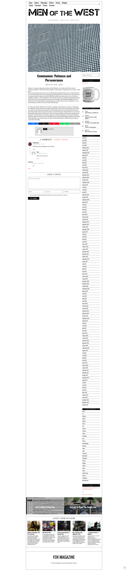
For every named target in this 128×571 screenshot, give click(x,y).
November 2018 (85, 343)
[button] (98, 75)
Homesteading (85, 443)
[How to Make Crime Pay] (45, 505)
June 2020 (84, 296)
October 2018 (85, 345)
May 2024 (84, 192)
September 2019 (85, 318)
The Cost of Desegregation (90, 127)
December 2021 (85, 251)
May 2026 (84, 143)
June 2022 (84, 237)
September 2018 (85, 348)
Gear (83, 438)
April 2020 (84, 301)
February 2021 (85, 276)
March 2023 (84, 214)
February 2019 (85, 335)
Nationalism (84, 456)
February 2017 (85, 395)
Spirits (83, 468)
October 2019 (85, 316)
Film (83, 426)
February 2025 (85, 170)
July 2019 (84, 323)
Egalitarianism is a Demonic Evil (91, 112)
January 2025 (85, 172)
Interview (84, 446)
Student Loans (85, 473)
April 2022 (84, 242)
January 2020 (85, 308)
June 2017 (84, 385)
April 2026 (84, 145)
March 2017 (84, 392)
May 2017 (84, 387)
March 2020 (84, 303)
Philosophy (84, 458)
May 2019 (84, 328)
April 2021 (84, 271)
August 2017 (84, 380)
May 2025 (84, 162)
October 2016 (85, 405)
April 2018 (84, 360)
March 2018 (84, 363)
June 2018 (84, 355)
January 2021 (85, 279)
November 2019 (85, 313)
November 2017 (85, 373)
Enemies (84, 421)
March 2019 (84, 333)
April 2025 (84, 165)
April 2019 (84, 331)
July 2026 (84, 138)
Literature (84, 453)
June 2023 (84, 207)
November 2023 (85, 195)
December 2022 (85, 222)
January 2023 (85, 219)
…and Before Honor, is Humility (93, 533)
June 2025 (84, 160)
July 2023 (84, 204)
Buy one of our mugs (87, 494)
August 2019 (85, 321)
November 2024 (85, 177)
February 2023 (85, 217)
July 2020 (84, 293)
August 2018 (85, 350)
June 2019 (84, 326)
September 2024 (85, 182)
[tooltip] (33, 124)
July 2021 (84, 264)
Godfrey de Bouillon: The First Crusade (33, 533)
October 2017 (85, 375)
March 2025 (84, 167)
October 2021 (85, 256)
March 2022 (84, 244)
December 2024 (85, 175)
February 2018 (85, 365)
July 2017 (84, 382)
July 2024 (84, 187)
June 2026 (84, 140)
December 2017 (85, 370)
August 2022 (85, 232)
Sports (83, 470)
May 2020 (84, 298)
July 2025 (84, 157)
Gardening (84, 436)
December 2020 (85, 281)
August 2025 (85, 155)
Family (83, 423)
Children (84, 416)
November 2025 (85, 148)
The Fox (74, 563)
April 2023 (84, 212)
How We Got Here (46, 532)
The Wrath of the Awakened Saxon (92, 123)
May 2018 (84, 358)
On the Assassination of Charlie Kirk (63, 533)
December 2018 (85, 340)
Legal (83, 451)
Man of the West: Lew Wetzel (91, 131)
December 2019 (85, 311)
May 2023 (84, 209)
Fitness (83, 433)
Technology (84, 478)
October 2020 (85, 286)
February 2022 (85, 246)
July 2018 (84, 353)
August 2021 (85, 261)
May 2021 (84, 269)
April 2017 (84, 390)
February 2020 (85, 306)
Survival (84, 475)
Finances (84, 428)
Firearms (84, 431)
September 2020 (85, 289)
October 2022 (85, 227)
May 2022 (84, 239)
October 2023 (85, 197)
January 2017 (85, 397)
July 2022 (84, 234)
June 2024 (84, 190)
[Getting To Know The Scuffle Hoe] (83, 505)
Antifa (83, 411)
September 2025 (85, 153)
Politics (83, 461)
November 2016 (85, 402)
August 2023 (85, 202)
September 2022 (85, 229)
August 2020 (85, 291)
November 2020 (85, 284)
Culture (83, 419)
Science (83, 466)
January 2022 (85, 249)
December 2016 (85, 400)
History (83, 441)
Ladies (83, 448)
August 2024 (85, 185)
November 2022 (85, 224)
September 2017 (85, 378)
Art (83, 414)
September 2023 (85, 200)
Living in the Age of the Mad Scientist (91, 117)
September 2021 (85, 259)
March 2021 (84, 274)
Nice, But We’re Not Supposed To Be (77, 533)
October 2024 (85, 180)
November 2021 (85, 254)
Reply (34, 149)
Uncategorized (85, 480)
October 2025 (85, 150)
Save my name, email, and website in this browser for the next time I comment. (49, 195)
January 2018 (85, 368)
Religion (55, 84)
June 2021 (84, 266)
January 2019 (85, 338)
